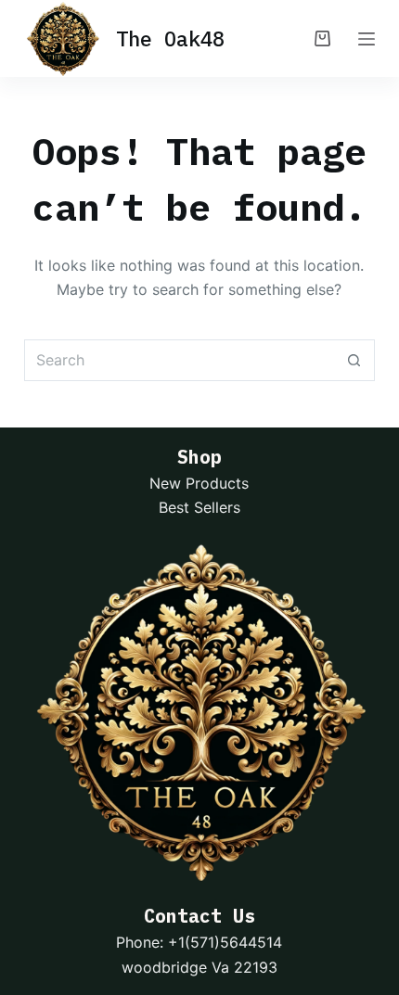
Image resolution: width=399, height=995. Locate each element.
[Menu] (366, 39)
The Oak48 (170, 38)
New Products (199, 483)
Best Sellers (199, 507)
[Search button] (354, 360)
